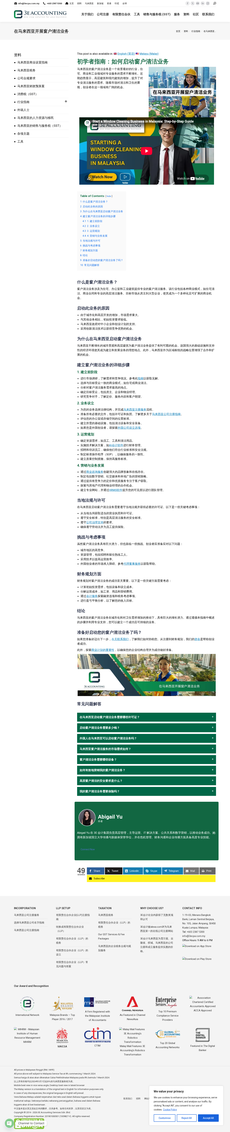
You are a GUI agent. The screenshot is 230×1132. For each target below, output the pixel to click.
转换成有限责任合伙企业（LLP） (70, 929)
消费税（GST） (27, 94)
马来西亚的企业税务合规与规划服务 (114, 948)
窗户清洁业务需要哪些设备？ (98, 759)
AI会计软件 (116, 445)
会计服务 (92, 596)
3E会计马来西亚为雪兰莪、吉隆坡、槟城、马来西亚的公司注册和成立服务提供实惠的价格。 (156, 945)
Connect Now (88, 849)
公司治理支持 (94, 522)
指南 (140, 378)
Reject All (187, 1118)
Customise (165, 1118)
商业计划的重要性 (102, 650)
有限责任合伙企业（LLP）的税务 (72, 940)
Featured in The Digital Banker (202, 1048)
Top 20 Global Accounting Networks (167, 1045)
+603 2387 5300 (54, 3)
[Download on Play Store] (199, 962)
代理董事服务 (132, 563)
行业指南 (23, 102)
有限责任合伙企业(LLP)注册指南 (73, 917)
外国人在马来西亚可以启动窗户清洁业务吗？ (108, 738)
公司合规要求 (26, 78)
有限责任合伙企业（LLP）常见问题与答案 (72, 964)
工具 (20, 141)
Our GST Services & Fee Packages (111, 936)
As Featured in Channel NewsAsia (132, 1017)
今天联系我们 (120, 639)
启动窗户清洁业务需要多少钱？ (100, 727)
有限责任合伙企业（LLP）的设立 (72, 952)
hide (109, 196)
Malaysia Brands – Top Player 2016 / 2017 (62, 1017)
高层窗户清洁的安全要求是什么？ (101, 780)
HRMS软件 (115, 490)
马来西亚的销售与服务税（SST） (39, 125)
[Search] (214, 3)
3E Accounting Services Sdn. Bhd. (54, 1112)
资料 (17, 55)
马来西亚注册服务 (134, 409)
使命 (197, 639)
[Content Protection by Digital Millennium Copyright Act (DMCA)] (29, 1128)
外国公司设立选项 (129, 427)
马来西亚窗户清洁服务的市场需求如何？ (105, 749)
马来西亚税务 (26, 70)
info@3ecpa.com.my (28, 3)
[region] (186, 1105)
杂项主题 (23, 133)
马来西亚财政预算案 (31, 86)
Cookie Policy (170, 1109)
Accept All (208, 1118)
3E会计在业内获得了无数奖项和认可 (156, 917)
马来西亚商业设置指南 (32, 62)
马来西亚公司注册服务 (26, 915)
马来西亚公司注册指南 (166, 414)
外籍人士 (23, 110)
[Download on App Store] (199, 949)
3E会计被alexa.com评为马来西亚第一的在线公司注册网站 (156, 929)
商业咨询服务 (94, 472)
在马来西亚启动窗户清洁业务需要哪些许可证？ (110, 717)
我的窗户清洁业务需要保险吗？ (100, 791)
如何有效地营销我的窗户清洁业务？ (102, 770)
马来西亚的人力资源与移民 (35, 118)
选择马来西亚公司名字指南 (29, 922)
